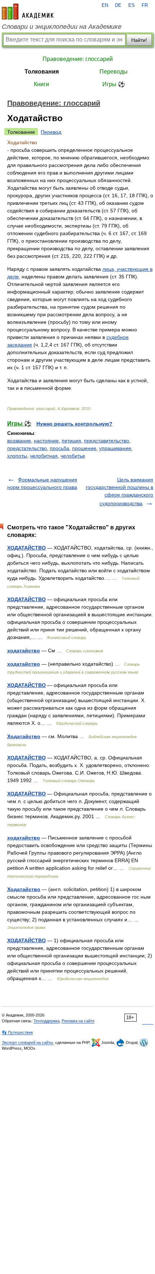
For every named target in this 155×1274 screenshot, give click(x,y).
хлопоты (17, 456)
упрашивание (115, 448)
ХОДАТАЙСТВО (26, 548)
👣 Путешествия (17, 1032)
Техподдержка (46, 1021)
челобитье (73, 456)
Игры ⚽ (113, 84)
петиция (71, 441)
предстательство (27, 448)
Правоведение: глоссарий (78, 59)
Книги (41, 84)
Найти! (139, 40)
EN (105, 5)
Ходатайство (23, 736)
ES (131, 5)
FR (145, 5)
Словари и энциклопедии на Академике (61, 26)
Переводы (113, 72)
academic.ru (28, 11)
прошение (84, 448)
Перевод (51, 132)
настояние (46, 441)
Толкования (42, 72)
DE (118, 5)
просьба (59, 448)
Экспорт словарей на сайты (27, 1042)
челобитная (44, 456)
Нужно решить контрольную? (74, 424)
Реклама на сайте (78, 1021)
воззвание (19, 441)
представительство (106, 441)
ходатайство (23, 650)
